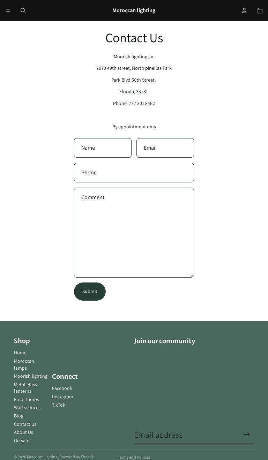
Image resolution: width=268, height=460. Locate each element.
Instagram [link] (62, 396)
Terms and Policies (134, 457)
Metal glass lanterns (25, 387)
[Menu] (8, 10)
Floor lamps (26, 399)
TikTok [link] (58, 405)
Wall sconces (27, 407)
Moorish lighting (30, 376)
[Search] (23, 10)
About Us (23, 432)
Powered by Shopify (76, 456)
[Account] (244, 10)
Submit (89, 291)
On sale (21, 440)
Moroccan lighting (42, 456)
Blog (18, 416)
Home (20, 352)
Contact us (25, 424)
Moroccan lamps (24, 364)
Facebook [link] (62, 388)
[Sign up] (246, 434)
